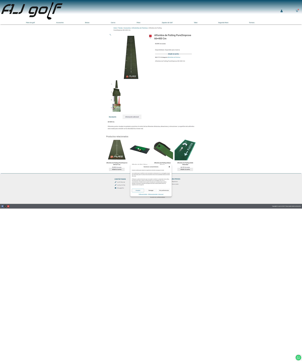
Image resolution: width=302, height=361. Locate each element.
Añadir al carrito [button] (117, 169)
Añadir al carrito (173, 54)
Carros (113, 22)
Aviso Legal (160, 194)
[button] (169, 167)
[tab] (112, 117)
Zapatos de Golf (167, 22)
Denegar (151, 190)
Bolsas (87, 22)
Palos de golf (30, 22)
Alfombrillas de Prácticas (140, 28)
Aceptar (138, 190)
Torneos (251, 22)
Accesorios (60, 22)
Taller (196, 22)
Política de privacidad (153, 194)
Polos (138, 22)
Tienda (120, 28)
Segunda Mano (223, 22)
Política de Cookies (143, 194)
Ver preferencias (164, 190)
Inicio (115, 28)
